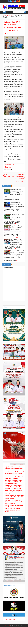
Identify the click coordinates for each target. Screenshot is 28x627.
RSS (19, 1)
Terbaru (6, 464)
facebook (9, 1)
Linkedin (15, 1)
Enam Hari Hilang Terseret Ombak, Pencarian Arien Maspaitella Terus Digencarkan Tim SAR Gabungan (13, 487)
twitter (11, 1)
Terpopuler (14, 464)
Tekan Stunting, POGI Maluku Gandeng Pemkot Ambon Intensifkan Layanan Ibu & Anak (14, 502)
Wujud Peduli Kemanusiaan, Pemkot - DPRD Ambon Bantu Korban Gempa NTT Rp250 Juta (14, 468)
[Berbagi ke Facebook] (9, 169)
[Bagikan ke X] (8, 169)
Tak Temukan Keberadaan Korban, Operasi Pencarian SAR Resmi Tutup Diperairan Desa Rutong (14, 482)
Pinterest (17, 1)
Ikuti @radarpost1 (10, 619)
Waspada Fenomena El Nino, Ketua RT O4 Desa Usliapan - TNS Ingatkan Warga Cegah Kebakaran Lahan (14, 473)
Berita (21, 464)
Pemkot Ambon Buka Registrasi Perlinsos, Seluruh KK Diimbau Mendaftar (13, 510)
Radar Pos (7, 625)
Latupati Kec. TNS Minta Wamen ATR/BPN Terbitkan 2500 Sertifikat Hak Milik (12, 27)
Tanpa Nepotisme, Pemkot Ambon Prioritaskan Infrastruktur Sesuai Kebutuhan (13, 492)
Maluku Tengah (8, 167)
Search (25, 12)
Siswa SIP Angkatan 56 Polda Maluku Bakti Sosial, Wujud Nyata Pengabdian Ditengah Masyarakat (14, 497)
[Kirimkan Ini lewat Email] (5, 169)
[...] (5, 200)
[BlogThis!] (6, 169)
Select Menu (4, 12)
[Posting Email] (11, 169)
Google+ (13, 1)
